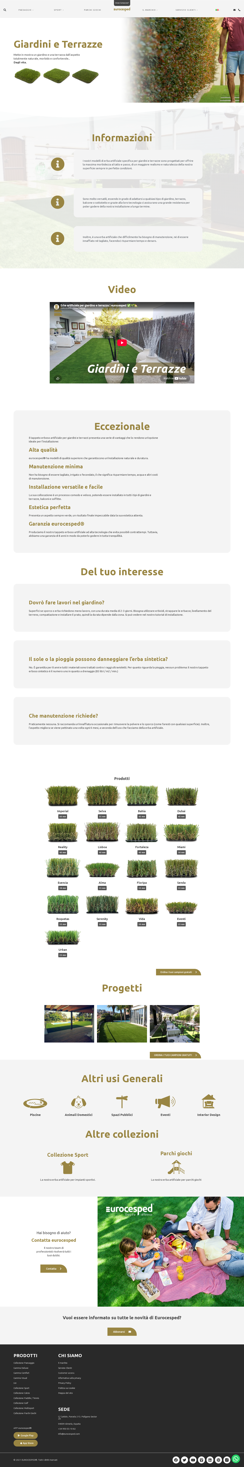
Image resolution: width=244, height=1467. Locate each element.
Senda (181, 882)
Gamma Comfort (21, 1373)
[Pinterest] (218, 1459)
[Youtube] (193, 1459)
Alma (102, 882)
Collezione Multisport (24, 1408)
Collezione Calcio (22, 1393)
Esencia (63, 882)
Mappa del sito (65, 1393)
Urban (62, 949)
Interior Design (208, 1114)
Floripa (142, 882)
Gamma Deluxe (21, 1368)
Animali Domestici (78, 1114)
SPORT (58, 10)
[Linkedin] (209, 1459)
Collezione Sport (67, 1155)
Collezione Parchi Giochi (25, 1413)
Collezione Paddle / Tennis (26, 1398)
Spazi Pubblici (122, 1114)
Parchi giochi (176, 1153)
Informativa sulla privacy (69, 1378)
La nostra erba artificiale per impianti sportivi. (67, 1179)
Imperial (62, 811)
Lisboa (102, 847)
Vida (142, 918)
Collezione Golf (21, 1403)
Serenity (102, 918)
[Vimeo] (201, 1459)
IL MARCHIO (149, 10)
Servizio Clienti (65, 1368)
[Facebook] (176, 1459)
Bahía (142, 811)
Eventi (181, 918)
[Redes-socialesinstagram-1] (226, 1459)
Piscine (35, 1114)
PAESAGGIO (25, 10)
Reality (62, 847)
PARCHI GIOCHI (92, 10)
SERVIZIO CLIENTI (186, 10)
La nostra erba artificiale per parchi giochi (176, 1179)
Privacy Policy (64, 1383)
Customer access (66, 1373)
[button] (4, 9)
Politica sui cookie (66, 1388)
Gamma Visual (20, 1378)
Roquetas (62, 918)
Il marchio (62, 1363)
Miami (181, 847)
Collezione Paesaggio (24, 1363)
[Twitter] (184, 1459)
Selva (102, 811)
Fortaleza (141, 847)
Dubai (181, 811)
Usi (15, 1383)
